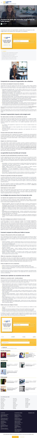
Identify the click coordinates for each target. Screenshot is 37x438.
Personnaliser (22, 436)
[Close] (28, 215)
